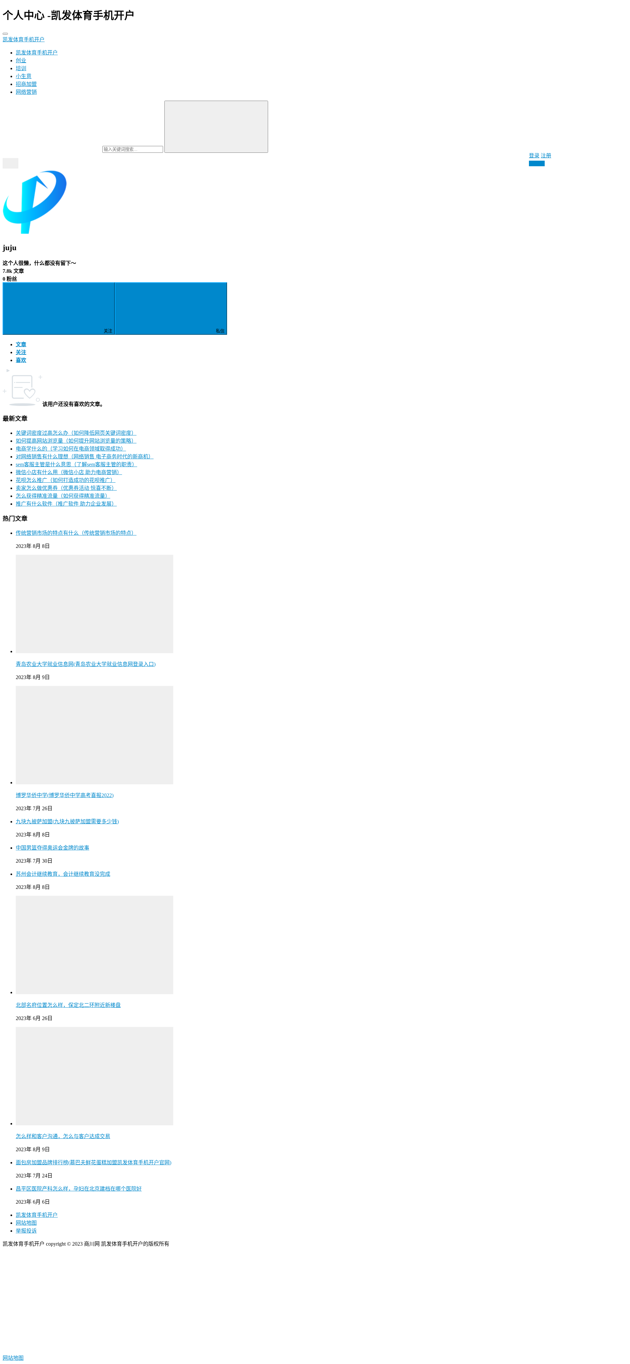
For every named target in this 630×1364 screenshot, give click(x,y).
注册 (546, 155)
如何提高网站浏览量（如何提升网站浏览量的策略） (76, 441)
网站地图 (26, 1223)
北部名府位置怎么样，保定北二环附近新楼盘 (68, 1005)
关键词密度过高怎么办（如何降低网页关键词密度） (76, 433)
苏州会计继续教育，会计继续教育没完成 (63, 874)
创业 (21, 60)
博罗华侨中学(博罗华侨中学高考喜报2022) (65, 795)
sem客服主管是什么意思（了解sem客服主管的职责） (76, 464)
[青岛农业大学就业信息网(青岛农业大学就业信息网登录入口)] (94, 651)
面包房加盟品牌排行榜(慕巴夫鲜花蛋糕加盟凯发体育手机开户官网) (93, 1162)
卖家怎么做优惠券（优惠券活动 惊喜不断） (66, 488)
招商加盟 (26, 84)
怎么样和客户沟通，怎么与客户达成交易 (63, 1136)
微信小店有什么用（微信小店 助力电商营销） (69, 472)
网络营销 (26, 92)
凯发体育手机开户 (24, 39)
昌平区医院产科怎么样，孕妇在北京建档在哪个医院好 (79, 1189)
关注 (108, 331)
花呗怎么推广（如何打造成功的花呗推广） (66, 480)
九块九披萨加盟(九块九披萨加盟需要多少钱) (67, 821)
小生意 (24, 76)
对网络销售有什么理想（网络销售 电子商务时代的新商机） (85, 456)
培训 (21, 68)
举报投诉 (26, 1231)
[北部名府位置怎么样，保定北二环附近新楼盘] (94, 992)
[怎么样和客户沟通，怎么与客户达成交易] (94, 1123)
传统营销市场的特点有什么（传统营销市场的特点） (76, 533)
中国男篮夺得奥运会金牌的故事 (52, 848)
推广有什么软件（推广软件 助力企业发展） (66, 504)
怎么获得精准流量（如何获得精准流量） (63, 496)
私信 (220, 331)
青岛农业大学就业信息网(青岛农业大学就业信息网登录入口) (86, 664)
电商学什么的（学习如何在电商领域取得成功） (71, 448)
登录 (534, 155)
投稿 (539, 163)
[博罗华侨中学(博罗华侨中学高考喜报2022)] (94, 782)
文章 (21, 344)
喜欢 (21, 360)
